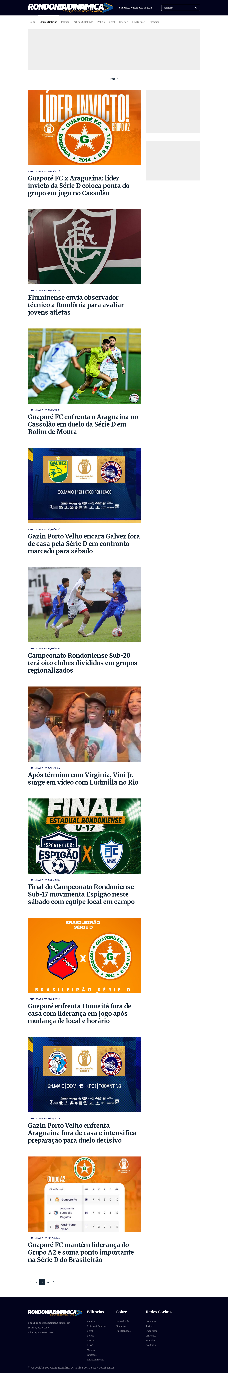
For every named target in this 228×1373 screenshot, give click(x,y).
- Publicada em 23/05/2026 (44, 880)
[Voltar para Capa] (70, 8)
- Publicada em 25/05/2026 (44, 768)
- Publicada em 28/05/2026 (44, 290)
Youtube (150, 1340)
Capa (32, 22)
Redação (121, 1326)
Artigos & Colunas (83, 22)
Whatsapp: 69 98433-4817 (42, 1332)
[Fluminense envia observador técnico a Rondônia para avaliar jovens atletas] (84, 247)
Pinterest (151, 1335)
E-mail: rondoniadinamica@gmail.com (49, 1323)
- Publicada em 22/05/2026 (44, 999)
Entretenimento (95, 1359)
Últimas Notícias (48, 22)
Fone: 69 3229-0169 (38, 1327)
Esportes (91, 1355)
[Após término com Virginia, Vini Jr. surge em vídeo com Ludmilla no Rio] (84, 724)
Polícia (101, 22)
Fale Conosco (123, 1331)
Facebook (151, 1321)
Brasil (90, 1345)
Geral (112, 22)
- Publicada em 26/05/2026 (44, 410)
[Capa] (55, 1312)
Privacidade (122, 1321)
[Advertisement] (173, 111)
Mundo (91, 1350)
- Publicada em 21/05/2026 (44, 1118)
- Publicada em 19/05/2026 (44, 1238)
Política (65, 22)
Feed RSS (151, 1345)
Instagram (151, 1331)
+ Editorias (137, 22)
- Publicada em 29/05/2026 (44, 171)
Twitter (150, 1326)
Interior (123, 22)
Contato (154, 22)
